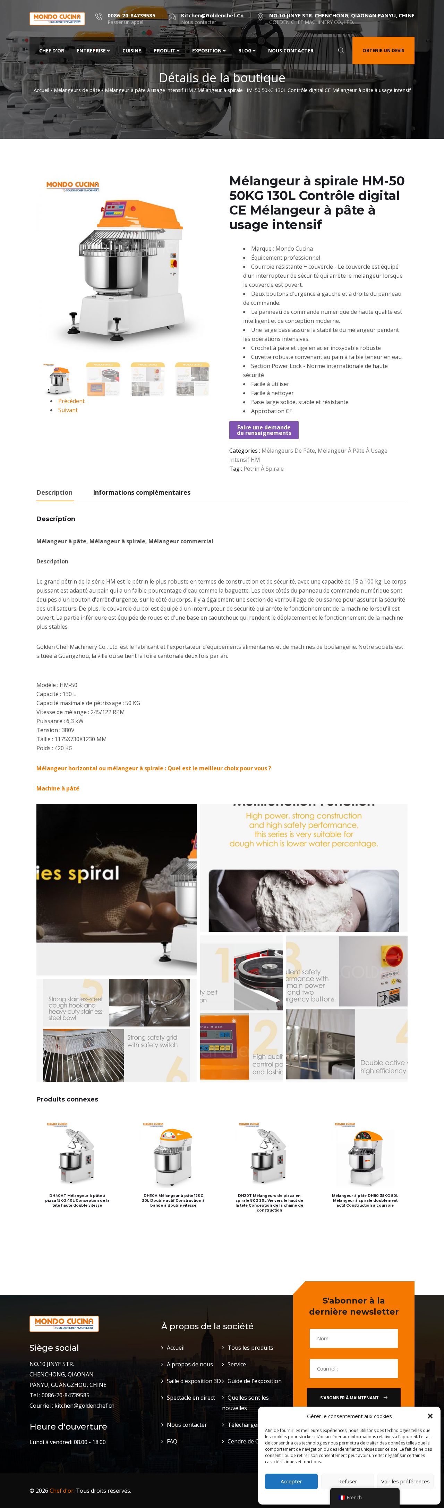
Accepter (291, 1481)
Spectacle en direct (191, 1397)
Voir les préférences (405, 1481)
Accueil (41, 89)
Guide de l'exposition (255, 1381)
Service (237, 1364)
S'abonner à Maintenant (350, 1398)
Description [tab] (54, 492)
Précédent (71, 401)
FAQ (172, 1441)
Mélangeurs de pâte (77, 89)
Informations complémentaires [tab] (141, 492)
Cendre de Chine (249, 1441)
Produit (165, 50)
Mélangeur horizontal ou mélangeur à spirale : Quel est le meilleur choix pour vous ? (153, 768)
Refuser (347, 1481)
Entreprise (91, 50)
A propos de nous (190, 1364)
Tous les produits (250, 1347)
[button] (430, 1416)
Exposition (207, 50)
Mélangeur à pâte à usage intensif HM (149, 89)
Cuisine (131, 50)
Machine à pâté (57, 788)
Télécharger (243, 1425)
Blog (244, 50)
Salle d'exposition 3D (194, 1381)
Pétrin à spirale (264, 468)
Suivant (68, 410)
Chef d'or (51, 50)
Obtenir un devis (383, 50)
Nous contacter (291, 50)
